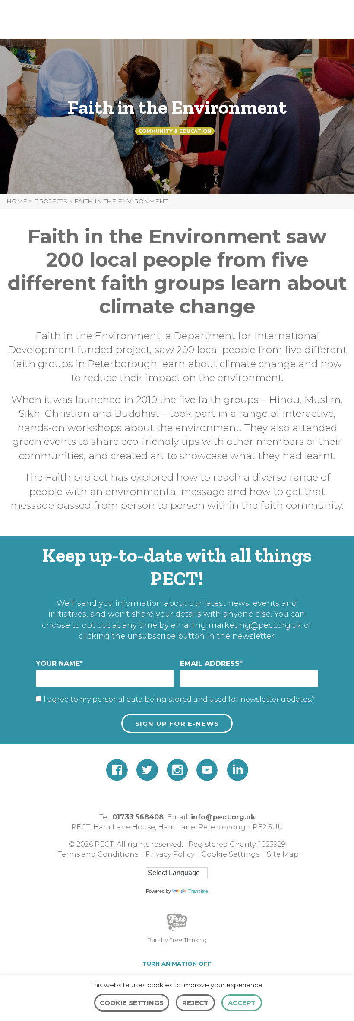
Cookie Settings (230, 854)
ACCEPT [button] (242, 1003)
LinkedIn (237, 770)
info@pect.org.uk (223, 817)
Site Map (283, 854)
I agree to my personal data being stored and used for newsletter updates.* (179, 699)
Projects (50, 201)
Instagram (177, 770)
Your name (59, 663)
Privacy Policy (169, 854)
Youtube (207, 770)
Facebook (117, 770)
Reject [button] (195, 1003)
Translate (198, 891)
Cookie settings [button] (132, 1003)
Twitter (147, 770)
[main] (177, 264)
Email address (211, 663)
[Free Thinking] (177, 930)
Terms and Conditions (98, 854)
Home (16, 201)
